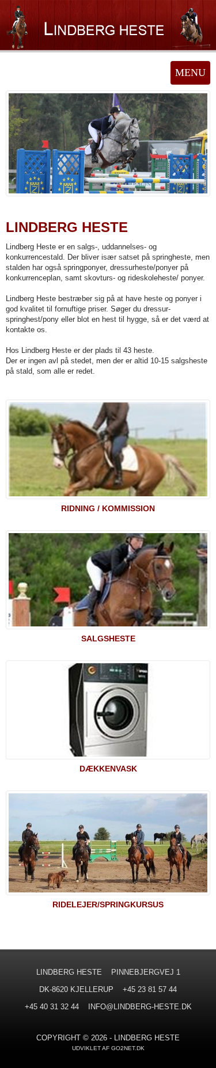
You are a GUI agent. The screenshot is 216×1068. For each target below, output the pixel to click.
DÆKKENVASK (108, 768)
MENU (190, 72)
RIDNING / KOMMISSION (108, 508)
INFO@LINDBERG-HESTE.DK (140, 1006)
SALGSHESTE (108, 638)
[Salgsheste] (108, 582)
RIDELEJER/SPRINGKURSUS (108, 904)
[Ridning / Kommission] (108, 451)
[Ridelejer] (108, 845)
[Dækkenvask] (108, 712)
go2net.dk (128, 1048)
